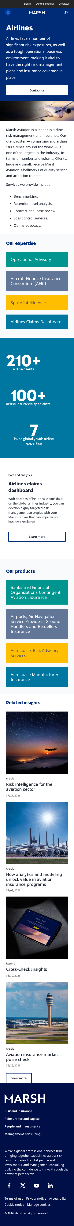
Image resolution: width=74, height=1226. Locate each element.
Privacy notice (36, 1198)
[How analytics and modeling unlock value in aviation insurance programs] (37, 833)
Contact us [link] (64, 3)
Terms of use (14, 1198)
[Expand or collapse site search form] (66, 13)
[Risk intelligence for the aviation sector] (37, 743)
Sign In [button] (27, 3)
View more (18, 1078)
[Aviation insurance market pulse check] (37, 1013)
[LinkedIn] (50, 1185)
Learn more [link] (37, 537)
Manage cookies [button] (39, 1204)
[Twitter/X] (22, 1185)
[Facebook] (9, 1185)
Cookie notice (14, 1204)
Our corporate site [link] (45, 3)
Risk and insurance (18, 1111)
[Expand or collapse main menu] (8, 12)
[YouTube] (36, 1185)
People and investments (22, 1126)
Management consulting (23, 1134)
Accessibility (57, 1198)
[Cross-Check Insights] (37, 928)
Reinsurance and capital (22, 1119)
